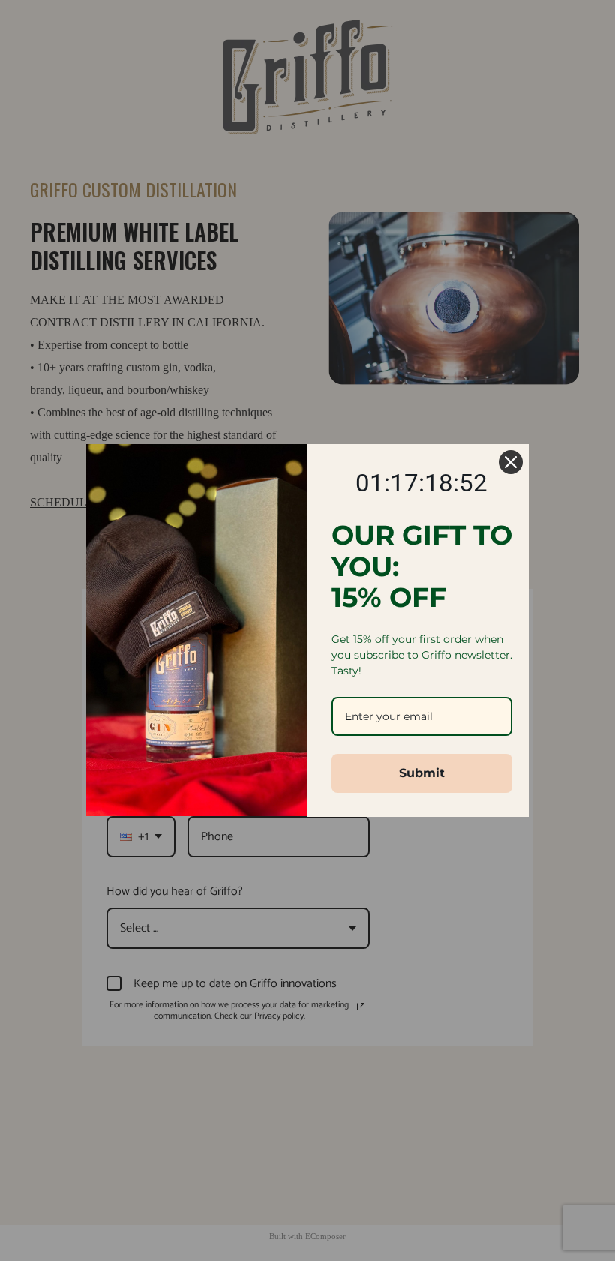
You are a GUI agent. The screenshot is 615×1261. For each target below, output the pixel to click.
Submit (422, 773)
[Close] (511, 462)
